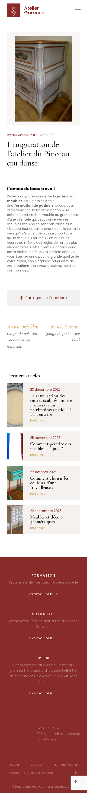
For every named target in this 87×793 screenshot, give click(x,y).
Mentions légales (66, 765)
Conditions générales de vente (31, 773)
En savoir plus (41, 594)
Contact (36, 765)
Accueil (14, 765)
